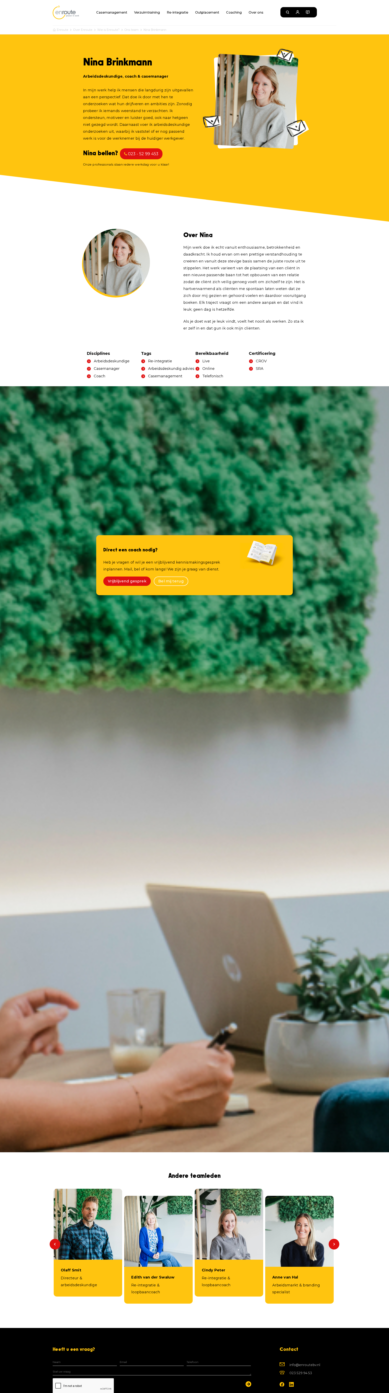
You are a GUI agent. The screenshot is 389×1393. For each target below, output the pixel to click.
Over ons (256, 12)
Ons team (131, 30)
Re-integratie (177, 12)
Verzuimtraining (147, 12)
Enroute (62, 30)
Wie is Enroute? (108, 30)
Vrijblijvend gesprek (127, 581)
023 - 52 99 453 (143, 153)
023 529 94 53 (301, 1373)
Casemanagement (111, 12)
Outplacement (207, 12)
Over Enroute (82, 30)
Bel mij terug (171, 581)
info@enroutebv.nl (305, 1365)
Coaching (234, 12)
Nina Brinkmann (154, 30)
